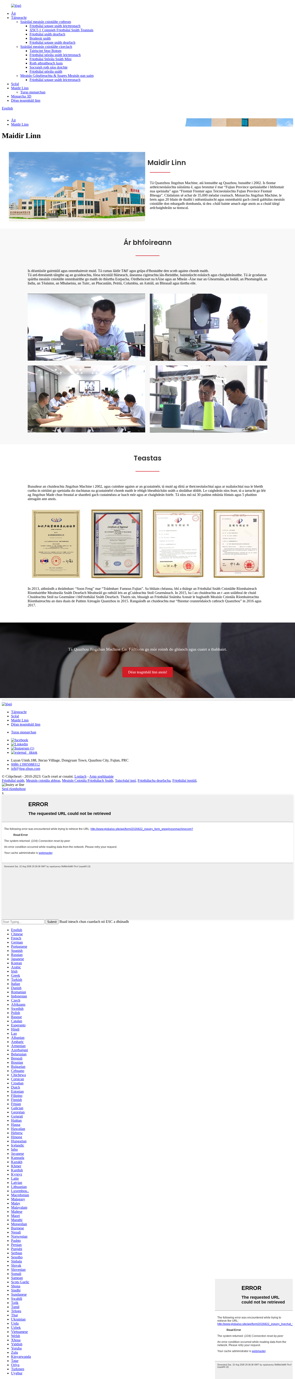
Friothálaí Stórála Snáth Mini (50, 59)
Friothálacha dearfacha (154, 780)
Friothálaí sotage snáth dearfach (52, 42)
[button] (147, 672)
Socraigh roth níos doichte (49, 67)
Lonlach (80, 776)
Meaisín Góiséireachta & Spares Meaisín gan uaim (57, 76)
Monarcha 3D (21, 96)
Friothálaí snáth (13, 780)
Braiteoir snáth (40, 38)
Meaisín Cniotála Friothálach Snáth (87, 780)
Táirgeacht (19, 18)
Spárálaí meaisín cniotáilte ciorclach (46, 47)
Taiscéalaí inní (125, 780)
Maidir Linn (20, 88)
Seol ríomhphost (14, 789)
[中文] (13, 112)
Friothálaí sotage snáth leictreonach (55, 26)
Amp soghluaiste (101, 776)
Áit (13, 13)
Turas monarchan (32, 92)
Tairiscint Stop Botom (45, 51)
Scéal (15, 84)
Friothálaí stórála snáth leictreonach (55, 55)
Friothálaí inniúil (184, 780)
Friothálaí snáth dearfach (47, 34)
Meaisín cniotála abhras (43, 780)
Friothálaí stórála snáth (46, 71)
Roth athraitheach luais (46, 63)
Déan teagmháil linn (25, 100)
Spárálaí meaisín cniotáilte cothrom (45, 22)
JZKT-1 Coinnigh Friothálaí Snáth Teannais (61, 30)
